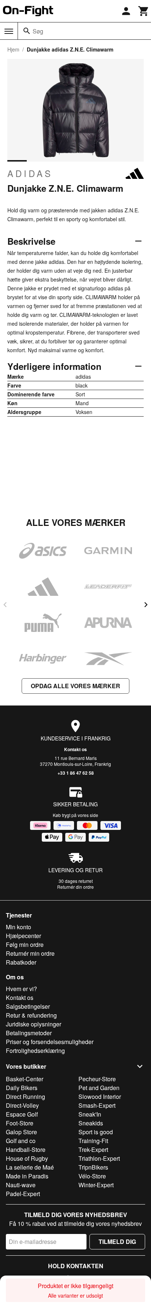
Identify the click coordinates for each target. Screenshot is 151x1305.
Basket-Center (24, 1079)
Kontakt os (75, 749)
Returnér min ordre (30, 953)
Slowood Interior (99, 1096)
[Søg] (26, 30)
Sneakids (90, 1123)
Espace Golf (22, 1114)
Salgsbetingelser (28, 1006)
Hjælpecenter (23, 935)
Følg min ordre (25, 944)
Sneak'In (89, 1114)
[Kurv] (144, 11)
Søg (38, 31)
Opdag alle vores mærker (75, 686)
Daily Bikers (21, 1087)
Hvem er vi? (21, 988)
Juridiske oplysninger (33, 1024)
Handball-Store (25, 1149)
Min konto (18, 927)
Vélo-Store (92, 1176)
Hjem (13, 49)
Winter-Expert (96, 1185)
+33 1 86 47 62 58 (76, 773)
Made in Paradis (27, 1176)
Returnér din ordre (75, 887)
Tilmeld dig (117, 1241)
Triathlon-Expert (99, 1158)
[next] (146, 605)
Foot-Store (19, 1123)
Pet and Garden (98, 1087)
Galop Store (21, 1132)
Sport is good (95, 1132)
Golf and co (21, 1140)
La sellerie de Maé (30, 1167)
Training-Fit (93, 1140)
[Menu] (9, 31)
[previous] (5, 605)
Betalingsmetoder (29, 1033)
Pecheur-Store (97, 1079)
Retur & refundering (31, 1015)
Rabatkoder (21, 962)
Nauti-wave (21, 1185)
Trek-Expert (93, 1149)
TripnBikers (93, 1167)
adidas (30, 173)
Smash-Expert (96, 1105)
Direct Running (25, 1096)
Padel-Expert (23, 1193)
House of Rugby (27, 1158)
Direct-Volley (22, 1105)
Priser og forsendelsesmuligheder (49, 1041)
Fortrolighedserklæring (35, 1050)
